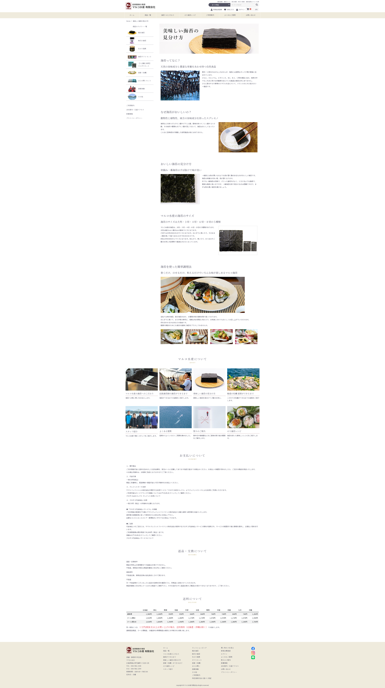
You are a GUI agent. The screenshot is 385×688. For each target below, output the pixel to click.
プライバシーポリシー (134, 118)
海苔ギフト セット (144, 56)
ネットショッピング (199, 648)
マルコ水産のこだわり (171, 654)
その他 (140, 97)
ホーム (132, 15)
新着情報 (129, 114)
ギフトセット (197, 660)
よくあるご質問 (230, 15)
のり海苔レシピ (190, 15)
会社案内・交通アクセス (135, 110)
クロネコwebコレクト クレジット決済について (143, 496)
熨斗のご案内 (226, 660)
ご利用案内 (210, 15)
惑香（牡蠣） (143, 72)
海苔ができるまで (169, 657)
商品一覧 (148, 15)
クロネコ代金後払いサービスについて (140, 538)
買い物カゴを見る (227, 648)
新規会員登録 (226, 651)
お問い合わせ (250, 15)
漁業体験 (141, 89)
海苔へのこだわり (167, 15)
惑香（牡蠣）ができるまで (172, 663)
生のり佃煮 (142, 48)
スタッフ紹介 (168, 669)
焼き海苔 (141, 32)
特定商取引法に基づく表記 (201, 678)
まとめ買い (196, 666)
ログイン (224, 654)
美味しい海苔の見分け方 (172, 660)
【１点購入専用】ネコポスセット (144, 64)
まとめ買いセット (144, 80)
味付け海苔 (142, 40)
